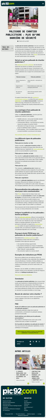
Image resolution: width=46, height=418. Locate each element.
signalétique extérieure (29, 238)
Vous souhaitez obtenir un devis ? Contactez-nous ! (27, 134)
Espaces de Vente (7, 401)
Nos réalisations (27, 402)
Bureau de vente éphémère (9, 402)
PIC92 (35, 54)
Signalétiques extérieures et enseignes (11, 408)
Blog (25, 408)
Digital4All (26, 415)
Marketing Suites (6, 404)
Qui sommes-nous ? (28, 407)
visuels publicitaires (38, 149)
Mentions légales (31, 414)
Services (26, 405)
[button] (43, 3)
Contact (26, 410)
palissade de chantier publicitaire (25, 64)
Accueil (25, 401)
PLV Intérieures (6, 410)
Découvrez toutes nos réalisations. (23, 275)
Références (26, 404)
